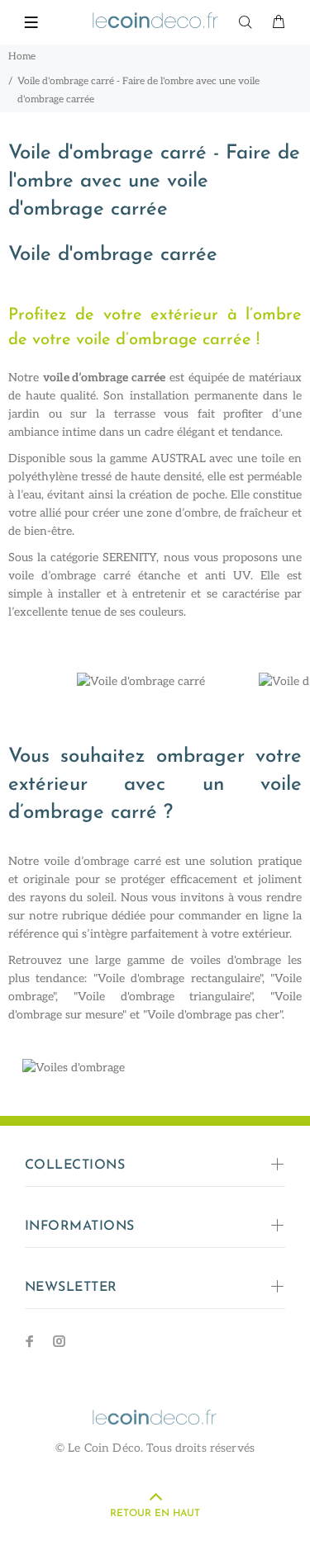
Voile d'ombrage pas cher (213, 1015)
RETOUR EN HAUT (155, 1514)
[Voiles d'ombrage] (155, 1074)
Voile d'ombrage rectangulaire (179, 978)
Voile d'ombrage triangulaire (164, 997)
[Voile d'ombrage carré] (141, 681)
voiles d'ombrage (235, 960)
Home (22, 56)
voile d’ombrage (52, 576)
